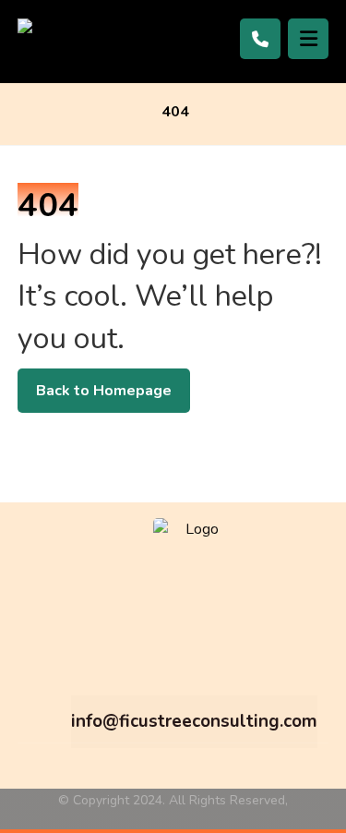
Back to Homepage (104, 390)
